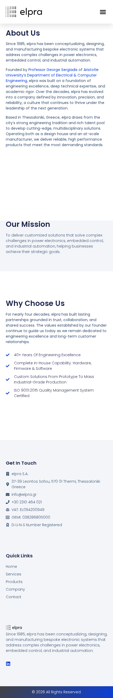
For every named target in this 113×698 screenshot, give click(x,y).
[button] (103, 12)
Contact (13, 597)
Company (15, 589)
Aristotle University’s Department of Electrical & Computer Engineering (52, 75)
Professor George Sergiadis (53, 69)
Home (11, 566)
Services (13, 574)
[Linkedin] (8, 663)
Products (14, 581)
